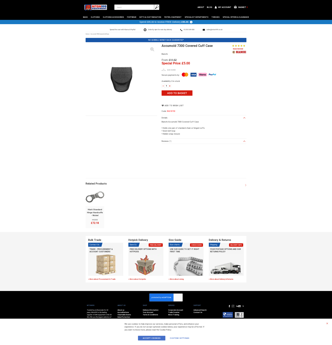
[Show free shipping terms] (191, 22)
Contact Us (197, 312)
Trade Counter (173, 312)
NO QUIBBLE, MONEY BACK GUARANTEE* (166, 40)
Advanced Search (199, 310)
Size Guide (171, 70)
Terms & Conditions (150, 315)
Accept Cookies (152, 338)
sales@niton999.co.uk (214, 30)
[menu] (166, 17)
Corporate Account (175, 310)
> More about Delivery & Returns (221, 279)
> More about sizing (176, 279)
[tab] (204, 117)
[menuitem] (85, 17)
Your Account (148, 312)
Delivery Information (150, 310)
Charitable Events (124, 315)
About (201, 7)
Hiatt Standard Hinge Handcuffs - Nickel (95, 212)
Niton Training (173, 315)
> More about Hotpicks (137, 279)
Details (164, 118)
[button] (223, 7)
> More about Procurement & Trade (101, 279)
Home (87, 34)
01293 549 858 (189, 30)
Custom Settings (179, 338)
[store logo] (95, 7)
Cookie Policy (165, 330)
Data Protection (123, 317)
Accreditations (123, 312)
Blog (209, 7)
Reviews (166, 141)
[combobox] (136, 7)
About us (120, 310)
